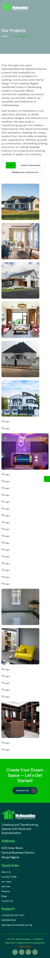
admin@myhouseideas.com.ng (16, 925)
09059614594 (8, 920)
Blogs (4, 896)
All (11, 165)
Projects (5, 891)
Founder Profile (9, 876)
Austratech (25, 946)
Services (5, 886)
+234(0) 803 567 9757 (13, 915)
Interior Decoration (31, 165)
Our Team (6, 881)
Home (4, 36)
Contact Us (22, 790)
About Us (6, 872)
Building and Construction (25, 172)
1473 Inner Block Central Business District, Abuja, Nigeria (18, 852)
